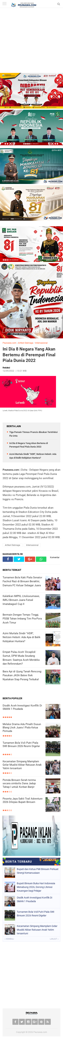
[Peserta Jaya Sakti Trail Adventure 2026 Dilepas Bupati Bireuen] (53, 805)
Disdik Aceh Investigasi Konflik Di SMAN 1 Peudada (22, 707)
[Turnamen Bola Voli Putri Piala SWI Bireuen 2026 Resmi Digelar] (53, 749)
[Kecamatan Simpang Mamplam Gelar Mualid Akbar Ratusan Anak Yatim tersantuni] (53, 767)
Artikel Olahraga (25, 343)
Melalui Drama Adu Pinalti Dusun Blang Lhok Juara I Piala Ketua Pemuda (22, 728)
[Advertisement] (31, 41)
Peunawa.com (9, 343)
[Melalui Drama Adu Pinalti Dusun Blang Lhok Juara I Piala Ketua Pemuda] (53, 730)
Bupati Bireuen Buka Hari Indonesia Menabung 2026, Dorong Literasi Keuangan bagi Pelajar (36, 887)
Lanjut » (54, 939)
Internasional (41, 343)
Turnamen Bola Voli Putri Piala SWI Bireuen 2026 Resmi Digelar (21, 744)
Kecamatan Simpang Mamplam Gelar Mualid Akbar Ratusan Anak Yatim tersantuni (22, 765)
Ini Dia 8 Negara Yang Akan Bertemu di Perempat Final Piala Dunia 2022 (29, 354)
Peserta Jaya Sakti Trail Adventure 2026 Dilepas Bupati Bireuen (23, 800)
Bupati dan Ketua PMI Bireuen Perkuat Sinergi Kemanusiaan (37, 871)
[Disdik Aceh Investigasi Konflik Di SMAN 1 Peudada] (53, 712)
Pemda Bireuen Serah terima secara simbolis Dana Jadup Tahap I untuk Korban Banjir (19, 783)
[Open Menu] (4, 4)
